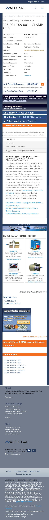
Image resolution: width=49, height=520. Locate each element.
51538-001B (35, 251)
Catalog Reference (23, 474)
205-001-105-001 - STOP (12, 363)
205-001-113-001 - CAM (12, 373)
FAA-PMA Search (10, 301)
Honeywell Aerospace (12, 409)
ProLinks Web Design (18, 517)
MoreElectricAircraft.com (13, 432)
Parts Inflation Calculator (19, 125)
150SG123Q (35, 274)
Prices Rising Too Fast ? (13, 427)
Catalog (10, 16)
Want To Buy (35, 471)
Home (4, 16)
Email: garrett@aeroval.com (15, 101)
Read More (9, 397)
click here (27, 75)
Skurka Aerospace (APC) (13, 414)
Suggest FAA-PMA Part (12, 303)
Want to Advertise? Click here (35, 336)
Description (10, 139)
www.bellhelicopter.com (34, 50)
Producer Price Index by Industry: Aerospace (22, 213)
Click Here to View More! (13, 259)
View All (7, 417)
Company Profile (20, 471)
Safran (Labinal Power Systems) (16, 411)
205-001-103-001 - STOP (12, 360)
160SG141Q (13, 251)
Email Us (31, 121)
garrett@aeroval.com (24, 502)
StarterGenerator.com (12, 434)
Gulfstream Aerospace (13, 407)
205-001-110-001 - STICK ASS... (14, 368)
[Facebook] (34, 450)
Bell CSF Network (31, 116)
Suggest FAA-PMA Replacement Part (20, 150)
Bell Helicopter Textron (21, 16)
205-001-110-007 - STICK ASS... (14, 370)
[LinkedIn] (29, 450)
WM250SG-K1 (13, 274)
